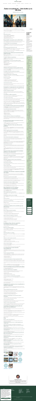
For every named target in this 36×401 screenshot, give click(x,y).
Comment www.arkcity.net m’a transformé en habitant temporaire (29, 149)
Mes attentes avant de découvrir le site (29, 61)
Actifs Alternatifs (18, 3)
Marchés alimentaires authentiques (29, 106)
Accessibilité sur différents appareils (29, 81)
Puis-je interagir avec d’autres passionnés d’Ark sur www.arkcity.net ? (29, 182)
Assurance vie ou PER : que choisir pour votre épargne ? (29, 47)
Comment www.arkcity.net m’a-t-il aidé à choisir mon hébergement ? (29, 176)
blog (22, 12)
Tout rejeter (8, 397)
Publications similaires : (29, 188)
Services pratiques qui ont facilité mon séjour (29, 143)
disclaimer (31, 396)
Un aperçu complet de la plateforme (29, 65)
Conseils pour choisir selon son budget (29, 119)
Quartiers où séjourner (30, 120)
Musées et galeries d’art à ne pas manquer (29, 93)
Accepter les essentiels (6, 398)
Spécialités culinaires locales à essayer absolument (29, 104)
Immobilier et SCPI (9, 3)
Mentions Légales (20, 390)
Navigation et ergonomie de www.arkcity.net (29, 78)
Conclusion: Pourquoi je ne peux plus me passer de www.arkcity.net (29, 160)
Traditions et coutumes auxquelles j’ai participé (30, 158)
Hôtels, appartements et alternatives (29, 117)
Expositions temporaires (30, 96)
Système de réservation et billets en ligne (29, 113)
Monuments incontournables (30, 75)
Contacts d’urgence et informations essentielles (29, 147)
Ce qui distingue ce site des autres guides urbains (29, 67)
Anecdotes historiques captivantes (30, 76)
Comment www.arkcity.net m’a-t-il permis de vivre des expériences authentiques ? (29, 186)
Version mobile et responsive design (29, 83)
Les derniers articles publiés (28, 189)
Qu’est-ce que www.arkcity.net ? (29, 162)
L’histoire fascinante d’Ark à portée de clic (29, 69)
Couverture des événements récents (29, 87)
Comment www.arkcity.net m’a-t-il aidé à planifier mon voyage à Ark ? (29, 164)
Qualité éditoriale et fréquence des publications (29, 89)
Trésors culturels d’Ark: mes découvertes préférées (29, 91)
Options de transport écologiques (29, 136)
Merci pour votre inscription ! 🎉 (29, 192)
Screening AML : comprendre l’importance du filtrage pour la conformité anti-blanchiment (29, 41)
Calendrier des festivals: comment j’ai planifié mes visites (29, 109)
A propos (30, 3)
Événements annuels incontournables (29, 111)
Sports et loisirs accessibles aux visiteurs (29, 127)
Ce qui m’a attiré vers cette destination (29, 60)
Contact (17, 5)
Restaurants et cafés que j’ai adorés (29, 102)
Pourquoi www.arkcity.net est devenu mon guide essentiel (29, 63)
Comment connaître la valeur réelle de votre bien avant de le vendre (29, 44)
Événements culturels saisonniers (30, 98)
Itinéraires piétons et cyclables (29, 132)
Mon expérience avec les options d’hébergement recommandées (29, 115)
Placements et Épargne (5, 3)
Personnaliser (3, 397)
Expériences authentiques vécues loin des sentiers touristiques (29, 154)
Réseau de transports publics (29, 130)
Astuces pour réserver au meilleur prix (30, 121)
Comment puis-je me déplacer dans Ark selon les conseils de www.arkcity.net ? (29, 170)
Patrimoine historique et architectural (29, 73)
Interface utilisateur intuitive (29, 79)
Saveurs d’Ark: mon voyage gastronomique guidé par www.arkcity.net (29, 100)
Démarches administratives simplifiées (29, 145)
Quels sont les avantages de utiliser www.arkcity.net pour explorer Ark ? (29, 167)
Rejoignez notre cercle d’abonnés (29, 190)
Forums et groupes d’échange (29, 139)
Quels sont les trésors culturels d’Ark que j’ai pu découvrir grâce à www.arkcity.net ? (29, 173)
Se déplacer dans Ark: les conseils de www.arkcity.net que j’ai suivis (29, 129)
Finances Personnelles (26, 3)
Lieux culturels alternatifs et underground (29, 95)
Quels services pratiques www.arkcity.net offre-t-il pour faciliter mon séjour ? (29, 179)
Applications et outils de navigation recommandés (30, 134)
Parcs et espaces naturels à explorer (29, 125)
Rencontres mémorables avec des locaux (30, 156)
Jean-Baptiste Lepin (16, 12)
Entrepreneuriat (22, 3)
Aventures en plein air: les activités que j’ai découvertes (29, 123)
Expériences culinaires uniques (30, 107)
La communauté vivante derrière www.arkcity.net (29, 138)
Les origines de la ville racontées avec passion (29, 71)
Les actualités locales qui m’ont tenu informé (29, 85)
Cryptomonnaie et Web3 (14, 3)
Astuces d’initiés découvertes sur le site (29, 151)
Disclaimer (20, 392)
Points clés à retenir (29, 56)
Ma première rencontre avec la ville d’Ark (29, 58)
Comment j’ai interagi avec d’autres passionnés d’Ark (29, 141)
